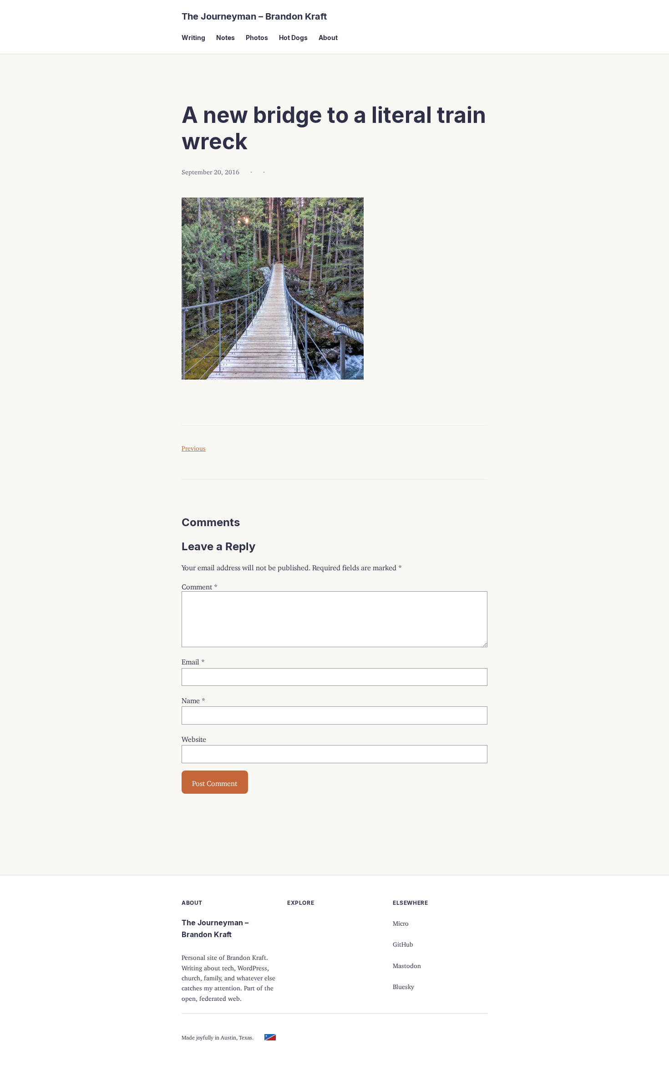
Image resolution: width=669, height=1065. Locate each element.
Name (193, 698)
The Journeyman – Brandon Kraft (254, 16)
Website (194, 737)
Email (193, 660)
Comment (200, 585)
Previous (194, 446)
